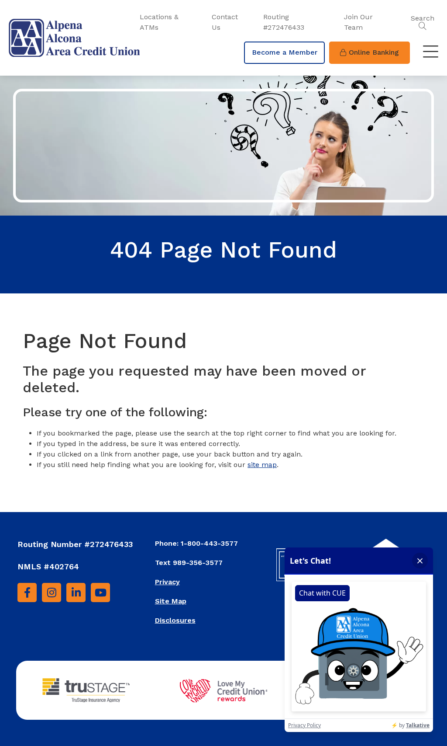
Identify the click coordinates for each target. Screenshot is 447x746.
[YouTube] (100, 592)
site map (262, 464)
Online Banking (374, 52)
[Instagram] (51, 592)
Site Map (170, 601)
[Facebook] (27, 592)
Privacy (167, 582)
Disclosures (175, 620)
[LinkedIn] (76, 592)
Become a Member (284, 52)
